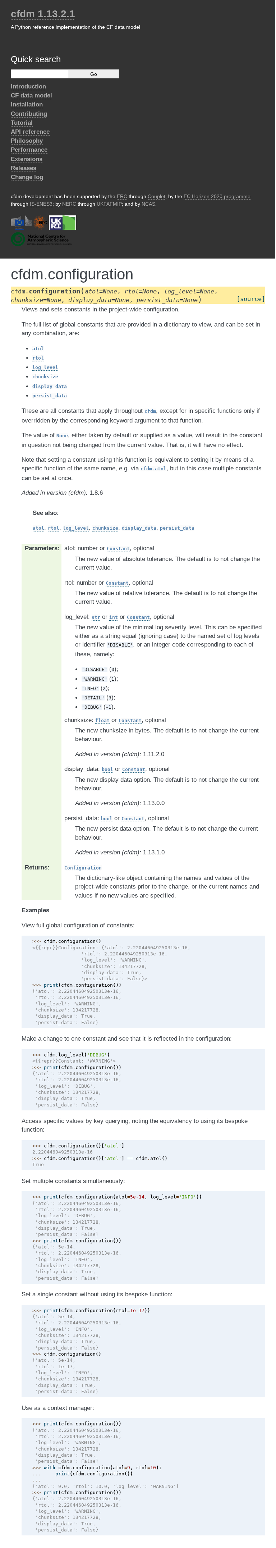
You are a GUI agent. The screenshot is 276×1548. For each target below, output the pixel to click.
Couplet (156, 196)
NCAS (148, 204)
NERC (69, 204)
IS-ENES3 (41, 204)
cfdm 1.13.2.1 (43, 13)
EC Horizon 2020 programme (217, 196)
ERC (122, 196)
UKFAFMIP (109, 204)
